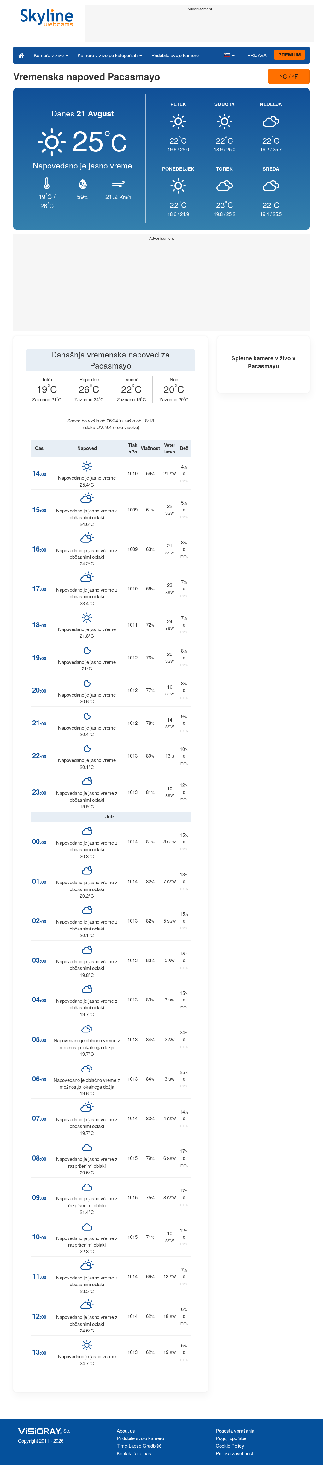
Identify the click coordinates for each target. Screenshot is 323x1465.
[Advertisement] (199, 27)
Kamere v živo (49, 55)
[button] (229, 55)
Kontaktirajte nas (134, 1453)
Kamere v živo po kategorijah (108, 55)
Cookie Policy (230, 1445)
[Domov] (21, 55)
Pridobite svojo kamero (175, 55)
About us (126, 1430)
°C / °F (289, 76)
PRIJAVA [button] (257, 55)
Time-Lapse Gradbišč (139, 1445)
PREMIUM (289, 54)
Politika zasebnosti (235, 1453)
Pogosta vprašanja (235, 1430)
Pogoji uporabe (231, 1438)
